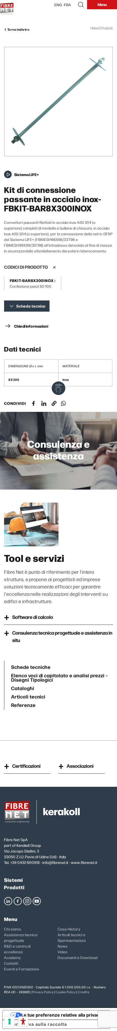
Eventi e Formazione (21, 968)
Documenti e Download (78, 957)
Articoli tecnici (28, 696)
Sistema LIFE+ (26, 174)
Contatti (11, 963)
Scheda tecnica (30, 306)
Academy (12, 957)
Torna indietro (18, 29)
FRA (67, 4)
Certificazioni (26, 765)
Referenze (23, 704)
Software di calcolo (32, 616)
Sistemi (13, 879)
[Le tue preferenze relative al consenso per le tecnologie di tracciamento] (9, 1021)
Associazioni (80, 765)
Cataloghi (22, 687)
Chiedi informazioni (31, 326)
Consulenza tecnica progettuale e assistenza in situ (62, 636)
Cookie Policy (66, 992)
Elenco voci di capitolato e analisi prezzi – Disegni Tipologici (59, 677)
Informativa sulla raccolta (37, 1024)
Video (62, 951)
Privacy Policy (42, 992)
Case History (69, 928)
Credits (84, 992)
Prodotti (107, 28)
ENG (58, 4)
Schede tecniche (31, 666)
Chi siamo (12, 928)
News (63, 946)
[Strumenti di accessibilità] (23, 1021)
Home (95, 28)
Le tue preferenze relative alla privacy (61, 1015)
